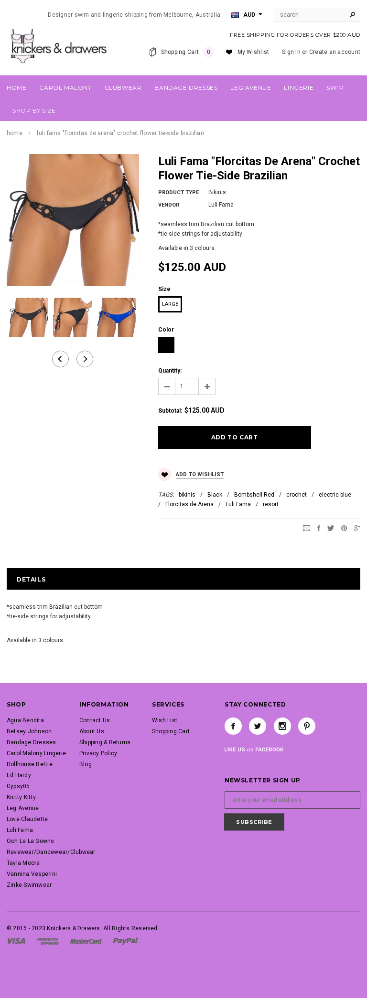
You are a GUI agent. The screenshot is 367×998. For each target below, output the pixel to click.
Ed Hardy (19, 775)
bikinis (187, 494)
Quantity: (170, 370)
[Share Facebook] (318, 528)
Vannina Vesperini (32, 874)
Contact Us (94, 720)
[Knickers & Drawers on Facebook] (233, 726)
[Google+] (357, 528)
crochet (296, 494)
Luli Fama (238, 504)
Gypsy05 (18, 786)
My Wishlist (253, 52)
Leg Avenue (23, 808)
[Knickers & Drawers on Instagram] (282, 726)
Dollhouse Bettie (30, 764)
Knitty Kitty (21, 797)
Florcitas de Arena (189, 504)
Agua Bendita (25, 720)
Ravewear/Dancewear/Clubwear (51, 852)
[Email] (306, 528)
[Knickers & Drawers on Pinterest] (306, 726)
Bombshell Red (254, 494)
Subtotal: (170, 410)
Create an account (334, 52)
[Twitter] (330, 528)
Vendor (168, 205)
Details (31, 579)
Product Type (178, 192)
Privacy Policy (98, 753)
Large (170, 304)
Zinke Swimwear (29, 885)
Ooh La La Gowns (30, 841)
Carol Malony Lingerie (36, 753)
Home (14, 133)
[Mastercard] (86, 940)
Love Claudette (27, 819)
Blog (85, 764)
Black (214, 494)
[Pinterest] (344, 528)
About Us (91, 731)
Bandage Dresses (31, 742)
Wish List (164, 720)
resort (271, 504)
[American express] (47, 940)
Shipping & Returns (104, 742)
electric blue (335, 494)
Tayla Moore (23, 863)
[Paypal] (125, 940)
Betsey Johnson (29, 731)
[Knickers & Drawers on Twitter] (257, 726)
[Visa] (16, 940)
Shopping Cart (171, 731)
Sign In (291, 52)
